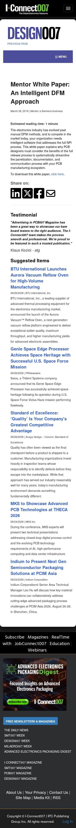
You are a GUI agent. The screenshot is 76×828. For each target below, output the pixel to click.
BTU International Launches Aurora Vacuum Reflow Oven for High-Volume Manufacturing (39, 278)
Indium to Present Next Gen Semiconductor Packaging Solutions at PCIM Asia (38, 567)
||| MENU (60, 57)
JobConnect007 (30, 644)
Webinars (37, 650)
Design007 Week (17, 741)
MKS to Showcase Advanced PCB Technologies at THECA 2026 (39, 509)
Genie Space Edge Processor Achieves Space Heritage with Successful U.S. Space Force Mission (41, 358)
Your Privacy (35, 792)
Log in (67, 821)
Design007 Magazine (20, 778)
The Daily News (16, 730)
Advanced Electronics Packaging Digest (37, 751)
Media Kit (42, 797)
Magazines (38, 637)
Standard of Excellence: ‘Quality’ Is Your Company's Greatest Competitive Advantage (39, 422)
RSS (57, 797)
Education (60, 644)
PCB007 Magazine (17, 773)
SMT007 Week (14, 735)
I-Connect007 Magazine (23, 762)
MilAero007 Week (18, 746)
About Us (14, 792)
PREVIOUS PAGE (17, 43)
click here (57, 174)
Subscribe (14, 637)
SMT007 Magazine (18, 768)
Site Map (23, 797)
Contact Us (58, 792)
